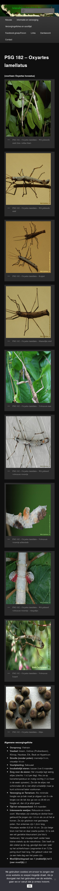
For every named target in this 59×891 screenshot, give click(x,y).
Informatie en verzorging (27, 19)
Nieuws (8, 19)
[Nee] (55, 879)
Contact (8, 39)
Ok (29, 886)
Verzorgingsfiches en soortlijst (18, 26)
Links (33, 32)
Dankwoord (45, 32)
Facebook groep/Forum (15, 32)
